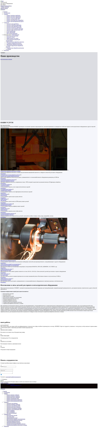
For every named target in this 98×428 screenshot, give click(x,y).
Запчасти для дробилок (13, 23)
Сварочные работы (5, 185)
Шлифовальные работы (6, 205)
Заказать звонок (4, 8)
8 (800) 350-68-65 (4, 383)
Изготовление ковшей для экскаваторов (10, 265)
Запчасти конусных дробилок (14, 27)
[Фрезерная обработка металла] (8, 179)
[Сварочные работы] (5, 184)
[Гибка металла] (4, 208)
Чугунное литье (11, 37)
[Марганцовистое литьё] (6, 269)
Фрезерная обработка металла (14, 44)
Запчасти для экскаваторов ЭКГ (15, 30)
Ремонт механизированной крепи (15, 21)
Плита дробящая (11, 31)
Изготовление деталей (12, 36)
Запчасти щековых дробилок (14, 25)
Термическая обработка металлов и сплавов (10, 171)
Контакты (6, 50)
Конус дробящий (11, 32)
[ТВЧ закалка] (4, 199)
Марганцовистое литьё (12, 38)
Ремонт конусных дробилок (13, 17)
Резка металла (4, 195)
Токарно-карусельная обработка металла (10, 176)
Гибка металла (4, 209)
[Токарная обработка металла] (8, 213)
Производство (15, 34)
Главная (5, 11)
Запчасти (6, 22)
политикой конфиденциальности (13, 377)
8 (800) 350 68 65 (5, 7)
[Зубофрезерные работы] (6, 189)
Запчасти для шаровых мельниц (15, 28)
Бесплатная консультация (6, 59)
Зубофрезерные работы (6, 190)
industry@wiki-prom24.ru (6, 6)
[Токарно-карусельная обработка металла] (10, 174)
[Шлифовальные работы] (6, 203)
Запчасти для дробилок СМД (14, 26)
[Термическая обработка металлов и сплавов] (34, 170)
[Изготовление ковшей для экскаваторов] (10, 264)
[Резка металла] (4, 194)
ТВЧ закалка (3, 200)
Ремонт (6, 14)
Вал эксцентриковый (12, 33)
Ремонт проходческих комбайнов (15, 20)
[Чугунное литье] (5, 273)
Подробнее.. (3, 173)
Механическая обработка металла (15, 42)
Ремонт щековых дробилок (13, 15)
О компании (7, 13)
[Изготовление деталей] (6, 278)
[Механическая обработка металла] (34, 259)
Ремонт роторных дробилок (14, 16)
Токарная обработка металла (14, 43)
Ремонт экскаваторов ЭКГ (13, 19)
